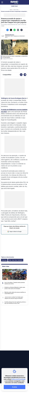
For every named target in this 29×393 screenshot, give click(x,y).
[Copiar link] (21, 30)
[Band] (14, 2)
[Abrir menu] (2, 2)
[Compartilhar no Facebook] (7, 30)
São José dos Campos (15, 260)
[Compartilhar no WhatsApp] (14, 30)
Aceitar (14, 387)
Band (11, 9)
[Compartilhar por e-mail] (18, 30)
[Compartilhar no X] (11, 30)
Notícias (4, 260)
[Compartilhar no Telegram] (25, 74)
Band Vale (16, 9)
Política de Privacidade (18, 379)
